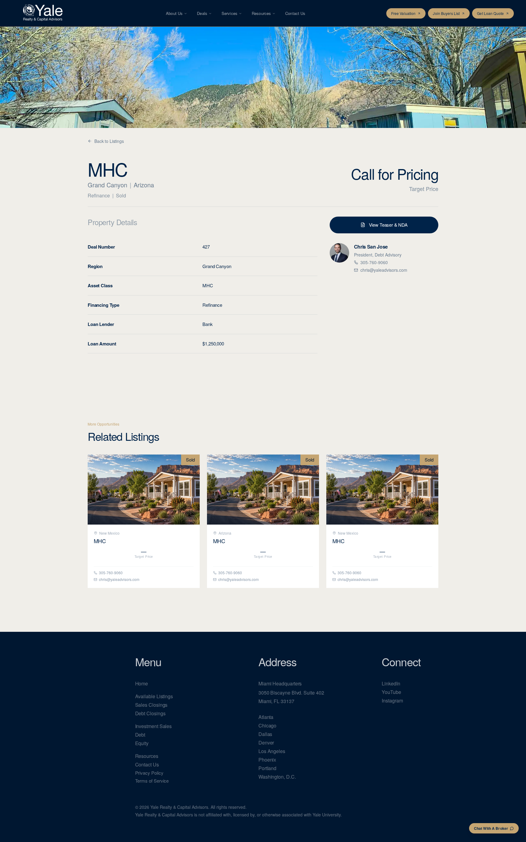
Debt (140, 734)
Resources (261, 13)
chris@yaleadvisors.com (383, 270)
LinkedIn (391, 683)
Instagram (392, 700)
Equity (142, 743)
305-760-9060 (374, 262)
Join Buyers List (446, 13)
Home (141, 683)
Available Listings (154, 696)
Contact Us (295, 13)
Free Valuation (403, 13)
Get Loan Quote (490, 13)
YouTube (391, 691)
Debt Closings (150, 713)
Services (229, 13)
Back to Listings (109, 141)
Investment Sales (153, 726)
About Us (174, 13)
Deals (202, 13)
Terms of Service (152, 780)
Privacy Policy (149, 772)
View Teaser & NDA (388, 224)
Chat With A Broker (491, 828)
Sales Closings (151, 704)
